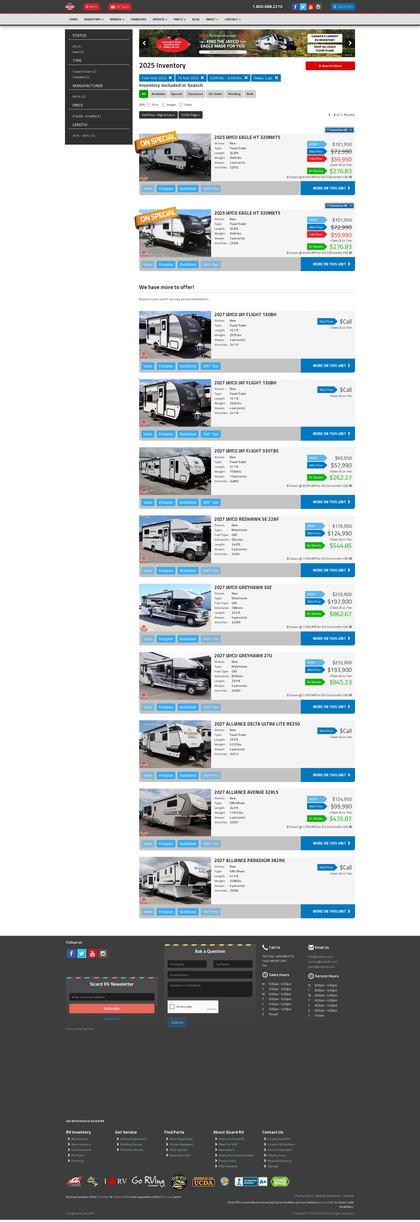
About (211, 19)
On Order (215, 94)
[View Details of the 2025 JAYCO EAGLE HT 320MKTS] (175, 157)
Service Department (133, 1138)
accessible (327, 1202)
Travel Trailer (82, 71)
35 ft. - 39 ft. (81, 135)
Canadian (103, 1196)
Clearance (195, 94)
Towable (78, 77)
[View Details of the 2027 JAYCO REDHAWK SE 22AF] (175, 539)
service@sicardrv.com (323, 961)
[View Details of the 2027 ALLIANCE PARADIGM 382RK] (175, 881)
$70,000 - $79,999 (84, 116)
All (74, 46)
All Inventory (79, 1138)
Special (176, 94)
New (75, 52)
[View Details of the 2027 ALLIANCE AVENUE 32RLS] (175, 812)
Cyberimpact (88, 1029)
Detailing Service (131, 1144)
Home (73, 19)
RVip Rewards (228, 1166)
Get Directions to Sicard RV (85, 1121)
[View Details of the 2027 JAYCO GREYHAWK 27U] (175, 676)
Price (155, 104)
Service (159, 19)
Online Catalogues (181, 1144)
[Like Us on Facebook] (295, 6)
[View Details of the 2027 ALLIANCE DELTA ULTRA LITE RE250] (175, 744)
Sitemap (273, 1166)
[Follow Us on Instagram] (318, 6)
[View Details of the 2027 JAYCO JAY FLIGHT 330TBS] (175, 471)
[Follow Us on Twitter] (303, 6)
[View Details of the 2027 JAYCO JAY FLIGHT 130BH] (175, 335)
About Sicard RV (228, 1132)
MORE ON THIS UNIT (330, 188)
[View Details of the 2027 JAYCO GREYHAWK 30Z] (175, 607)
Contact (232, 19)
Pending (234, 94)
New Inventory (81, 1144)
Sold (250, 94)
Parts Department (181, 1138)
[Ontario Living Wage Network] (280, 1182)
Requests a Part (180, 1155)
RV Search (78, 1155)
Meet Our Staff (228, 1144)
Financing (138, 19)
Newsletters (227, 1149)
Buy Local (167, 1196)
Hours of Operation (280, 1149)
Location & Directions (281, 1144)
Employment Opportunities (236, 1155)
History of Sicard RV (231, 1138)
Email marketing (74, 1029)
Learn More (112, 1018)
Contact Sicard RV (279, 1138)
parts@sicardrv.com (321, 966)
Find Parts (174, 1132)
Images (171, 104)
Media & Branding (279, 1160)
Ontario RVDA (122, 1196)
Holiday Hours (277, 1155)
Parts (179, 19)
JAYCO (76, 96)
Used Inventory (81, 1149)
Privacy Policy (227, 1160)
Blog (196, 19)
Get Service (126, 1132)
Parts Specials (179, 1149)
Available (158, 94)
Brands (116, 19)
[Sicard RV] (70, 6)
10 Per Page (189, 114)
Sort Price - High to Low (157, 114)
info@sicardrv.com (320, 956)
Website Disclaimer (328, 1195)
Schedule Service (131, 1149)
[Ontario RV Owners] (179, 1181)
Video (188, 104)
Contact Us (272, 1132)
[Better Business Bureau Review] (251, 1181)
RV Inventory (78, 1132)
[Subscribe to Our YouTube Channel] (310, 6)
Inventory (92, 19)
